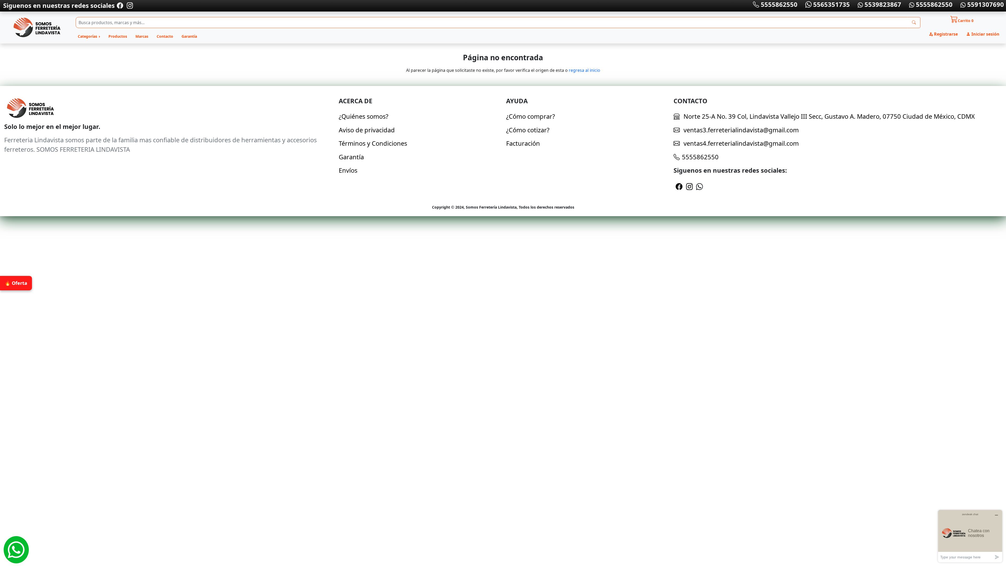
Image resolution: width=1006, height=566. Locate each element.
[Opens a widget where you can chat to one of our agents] (970, 536)
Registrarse (945, 34)
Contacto (165, 36)
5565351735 (831, 4)
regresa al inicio (584, 70)
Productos (117, 36)
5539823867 (882, 4)
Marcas (141, 36)
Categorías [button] (88, 36)
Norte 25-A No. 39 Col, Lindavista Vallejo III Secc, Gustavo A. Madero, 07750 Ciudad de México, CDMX (829, 116)
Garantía (189, 36)
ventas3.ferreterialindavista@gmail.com (740, 130)
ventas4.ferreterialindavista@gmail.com (740, 143)
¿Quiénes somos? (363, 116)
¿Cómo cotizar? (527, 130)
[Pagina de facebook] (120, 5)
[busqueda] (913, 22)
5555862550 (778, 4)
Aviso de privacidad (367, 130)
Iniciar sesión (984, 34)
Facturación (523, 143)
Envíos (348, 170)
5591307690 (985, 4)
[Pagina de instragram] (129, 5)
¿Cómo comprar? (530, 116)
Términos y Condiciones (373, 143)
